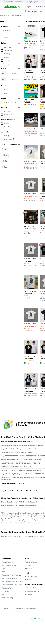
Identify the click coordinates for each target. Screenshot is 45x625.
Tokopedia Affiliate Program (11, 575)
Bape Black (18, 536)
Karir (3, 568)
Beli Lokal (5, 594)
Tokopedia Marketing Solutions (12, 581)
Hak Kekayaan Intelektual (10, 565)
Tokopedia (3, 15)
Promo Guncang (7, 598)
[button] (34, 11)
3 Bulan (5, 167)
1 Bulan (5, 161)
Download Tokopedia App (13, 2)
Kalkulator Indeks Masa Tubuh (12, 585)
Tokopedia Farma (7, 588)
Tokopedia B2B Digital (9, 578)
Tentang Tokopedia (32, 2)
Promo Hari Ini (6, 591)
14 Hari (4, 155)
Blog (3, 572)
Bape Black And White (31, 536)
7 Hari (4, 149)
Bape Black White (6, 536)
